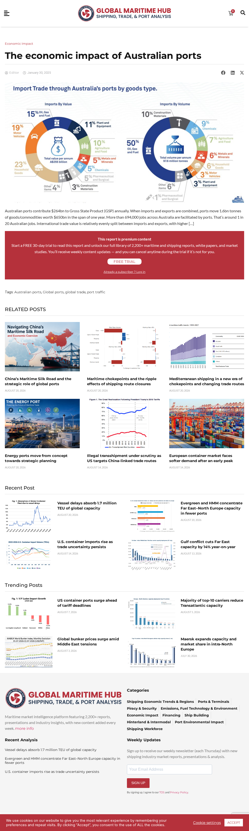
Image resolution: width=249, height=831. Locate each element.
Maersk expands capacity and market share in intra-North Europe (208, 644)
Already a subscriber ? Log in (124, 272)
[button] (223, 72)
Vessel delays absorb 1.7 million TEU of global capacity (51, 750)
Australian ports (27, 292)
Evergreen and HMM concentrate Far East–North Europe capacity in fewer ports (211, 508)
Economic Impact (19, 43)
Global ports (53, 292)
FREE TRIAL (124, 261)
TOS (162, 792)
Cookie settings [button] (207, 823)
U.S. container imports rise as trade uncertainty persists (52, 771)
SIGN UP (138, 783)
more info (24, 728)
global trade (75, 292)
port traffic (96, 292)
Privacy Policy (179, 792)
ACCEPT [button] (233, 822)
